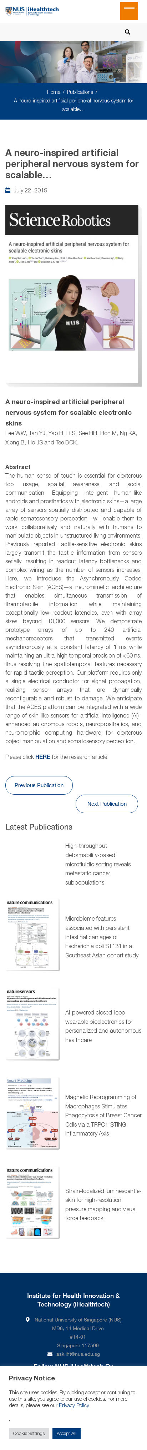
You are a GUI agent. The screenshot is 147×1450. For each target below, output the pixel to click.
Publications (80, 92)
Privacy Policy (74, 1406)
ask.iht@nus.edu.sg (78, 1354)
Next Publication (107, 804)
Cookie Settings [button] (29, 1434)
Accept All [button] (66, 1434)
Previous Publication (39, 785)
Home (53, 92)
